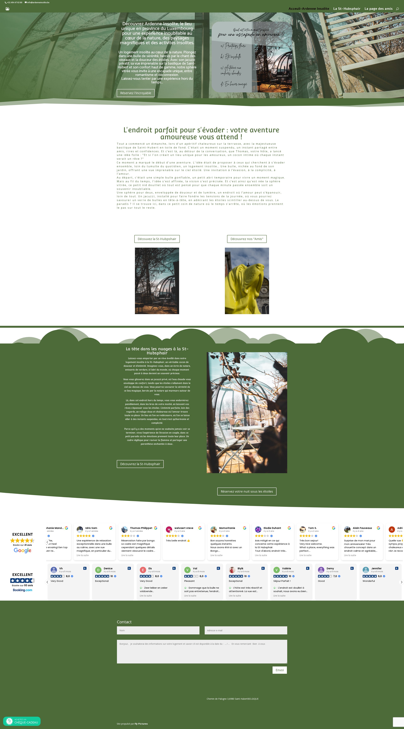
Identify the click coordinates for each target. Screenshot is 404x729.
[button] (47, 542)
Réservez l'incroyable (135, 93)
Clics (123, 216)
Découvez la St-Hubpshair (157, 239)
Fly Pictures (141, 723)
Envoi (280, 670)
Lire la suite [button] (57, 555)
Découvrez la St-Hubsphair (140, 464)
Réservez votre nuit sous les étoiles (247, 491)
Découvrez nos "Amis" (247, 239)
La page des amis (379, 9)
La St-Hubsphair (346, 9)
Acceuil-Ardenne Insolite (309, 9)
